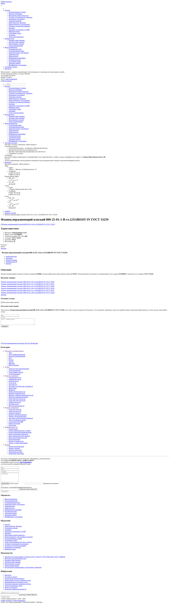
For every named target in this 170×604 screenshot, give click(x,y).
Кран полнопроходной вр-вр (18, 434)
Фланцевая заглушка (15, 452)
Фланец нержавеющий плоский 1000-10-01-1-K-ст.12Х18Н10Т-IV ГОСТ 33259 (27, 288)
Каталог (7, 10)
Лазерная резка (14, 54)
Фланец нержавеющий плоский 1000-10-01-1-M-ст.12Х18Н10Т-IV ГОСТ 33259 (28, 292)
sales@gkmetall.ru (11, 79)
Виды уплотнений (11, 587)
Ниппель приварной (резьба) (18, 397)
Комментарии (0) (11, 262)
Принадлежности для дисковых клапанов (19, 537)
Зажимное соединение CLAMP (19, 30)
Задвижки (12, 35)
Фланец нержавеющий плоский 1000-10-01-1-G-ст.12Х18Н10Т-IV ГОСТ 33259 (27, 286)
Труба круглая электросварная (19, 369)
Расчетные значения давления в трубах (18, 584)
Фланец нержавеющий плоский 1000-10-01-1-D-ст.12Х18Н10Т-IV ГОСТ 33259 (27, 282)
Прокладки (12, 425)
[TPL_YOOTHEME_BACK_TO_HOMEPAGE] (6, 1)
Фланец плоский (10, 213)
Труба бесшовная (14, 374)
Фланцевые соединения (17, 19)
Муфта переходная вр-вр (17, 392)
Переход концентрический (18, 415)
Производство (9, 38)
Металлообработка (11, 47)
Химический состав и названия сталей (18, 580)
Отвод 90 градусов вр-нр (17, 400)
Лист (10, 353)
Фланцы (7, 445)
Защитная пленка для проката (19, 53)
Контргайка (13, 388)
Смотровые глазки (15, 33)
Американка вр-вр (15, 377)
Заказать (3, 248)
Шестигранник (14, 365)
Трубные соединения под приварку (20, 17)
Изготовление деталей (16, 44)
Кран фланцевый (14, 439)
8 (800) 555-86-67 (6, 600)
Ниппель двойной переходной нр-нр (21, 395)
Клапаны (12, 28)
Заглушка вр (13, 384)
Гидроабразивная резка (16, 51)
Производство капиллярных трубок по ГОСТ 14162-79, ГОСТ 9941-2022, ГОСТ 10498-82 (35, 557)
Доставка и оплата (11, 67)
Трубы (7, 367)
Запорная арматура (11, 427)
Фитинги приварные (12, 407)
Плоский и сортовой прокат (14, 351)
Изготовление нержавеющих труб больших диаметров (23, 567)
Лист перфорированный (17, 354)
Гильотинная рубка (15, 49)
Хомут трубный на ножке (17, 420)
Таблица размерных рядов (13, 586)
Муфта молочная (14, 423)
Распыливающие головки (17, 12)
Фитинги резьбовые (15, 14)
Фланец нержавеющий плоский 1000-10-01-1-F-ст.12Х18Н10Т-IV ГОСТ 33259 (27, 284)
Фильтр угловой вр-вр (16, 441)
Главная (7, 211)
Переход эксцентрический (17, 416)
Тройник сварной (14, 413)
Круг (10, 358)
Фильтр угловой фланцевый (18, 443)
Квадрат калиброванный (17, 356)
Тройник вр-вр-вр (15, 402)
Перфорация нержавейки (17, 58)
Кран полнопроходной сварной (19, 436)
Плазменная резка (15, 60)
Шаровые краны (14, 31)
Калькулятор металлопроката (14, 578)
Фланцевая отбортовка (16, 453)
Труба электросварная (16, 37)
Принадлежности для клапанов (19, 24)
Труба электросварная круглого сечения (18, 542)
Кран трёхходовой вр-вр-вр (18, 438)
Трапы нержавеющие (16, 45)
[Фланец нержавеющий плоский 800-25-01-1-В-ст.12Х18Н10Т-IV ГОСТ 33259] (28, 224)
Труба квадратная (14, 370)
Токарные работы (14, 63)
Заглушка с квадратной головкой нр (21, 386)
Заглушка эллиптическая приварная (21, 418)
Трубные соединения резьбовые (19, 26)
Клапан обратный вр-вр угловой (19, 430)
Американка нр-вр (15, 379)
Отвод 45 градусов (15, 409)
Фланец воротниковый (16, 446)
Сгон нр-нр (12, 383)
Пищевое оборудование (17, 40)
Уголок (11, 361)
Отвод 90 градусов (15, 411)
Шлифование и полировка (17, 65)
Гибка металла (13, 56)
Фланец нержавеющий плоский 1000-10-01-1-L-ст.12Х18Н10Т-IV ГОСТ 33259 (27, 290)
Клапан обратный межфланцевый (20, 432)
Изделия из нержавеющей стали (15, 558)
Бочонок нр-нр (14, 381)
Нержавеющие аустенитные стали (16, 582)
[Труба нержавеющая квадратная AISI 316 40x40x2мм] (19, 343)
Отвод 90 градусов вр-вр (17, 399)
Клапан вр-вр (13, 429)
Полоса (11, 360)
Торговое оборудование (17, 42)
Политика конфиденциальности (15, 589)
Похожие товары (11, 260)
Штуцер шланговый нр (16, 406)
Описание (9, 258)
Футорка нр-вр (14, 404)
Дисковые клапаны (15, 21)
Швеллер (12, 363)
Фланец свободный (15, 450)
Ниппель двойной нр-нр (17, 393)
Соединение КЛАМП (16, 422)
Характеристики (11, 256)
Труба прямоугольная (16, 372)
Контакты (8, 68)
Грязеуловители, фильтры (17, 22)
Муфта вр (12, 390)
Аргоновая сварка (15, 61)
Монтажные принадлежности (19, 15)
